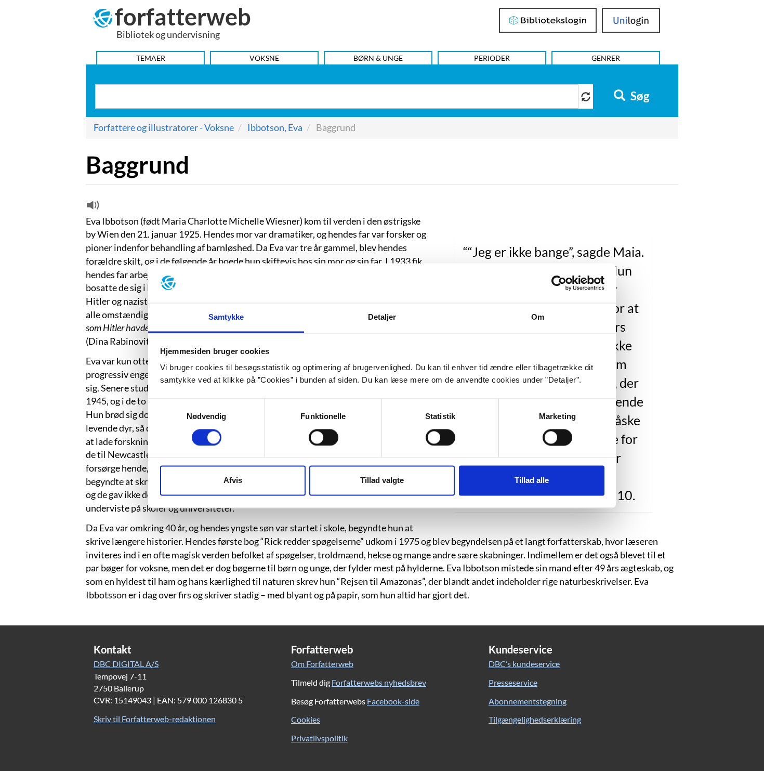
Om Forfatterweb (322, 664)
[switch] (323, 437)
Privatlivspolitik (319, 738)
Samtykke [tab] (226, 317)
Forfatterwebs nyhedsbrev (379, 682)
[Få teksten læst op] (91, 207)
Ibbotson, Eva (274, 127)
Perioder (492, 58)
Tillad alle (532, 480)
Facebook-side (393, 701)
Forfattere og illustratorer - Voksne (164, 127)
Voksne (264, 58)
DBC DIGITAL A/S (126, 664)
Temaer (150, 58)
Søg (638, 96)
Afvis (232, 480)
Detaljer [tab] (382, 317)
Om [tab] (537, 317)
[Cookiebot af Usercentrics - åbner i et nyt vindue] (558, 283)
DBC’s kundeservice (524, 664)
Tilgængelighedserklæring (535, 719)
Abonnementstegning (528, 701)
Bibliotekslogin (548, 20)
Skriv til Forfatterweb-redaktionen (155, 719)
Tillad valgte (382, 480)
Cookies (305, 719)
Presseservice (513, 682)
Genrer (605, 58)
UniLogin (631, 20)
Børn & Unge (378, 58)
